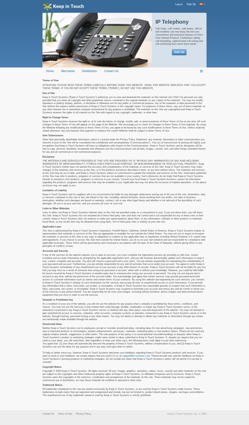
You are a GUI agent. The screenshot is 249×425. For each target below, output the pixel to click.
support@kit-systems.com (136, 355)
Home (50, 71)
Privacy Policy (83, 413)
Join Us (179, 52)
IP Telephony (172, 22)
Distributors (89, 71)
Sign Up (191, 4)
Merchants (68, 71)
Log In (179, 4)
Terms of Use (65, 413)
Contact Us (111, 71)
